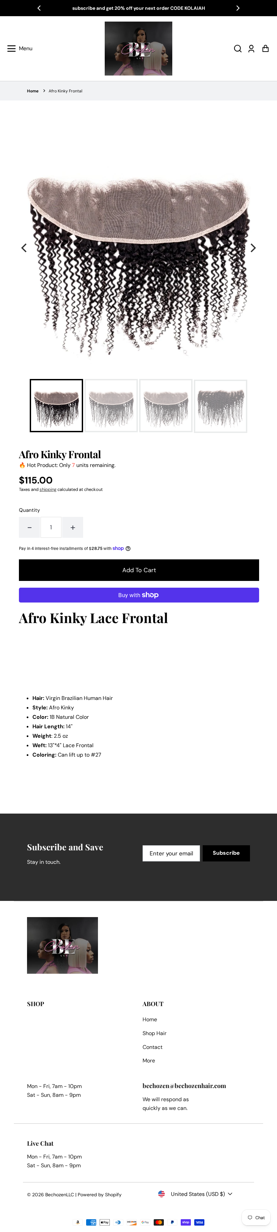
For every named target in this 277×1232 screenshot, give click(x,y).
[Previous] (39, 8)
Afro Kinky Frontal (65, 91)
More (149, 1060)
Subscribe (226, 852)
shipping (48, 489)
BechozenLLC (59, 1195)
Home (33, 91)
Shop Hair (155, 1033)
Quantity (29, 510)
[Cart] (265, 49)
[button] (238, 49)
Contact (152, 1047)
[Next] (237, 8)
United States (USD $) (198, 1194)
